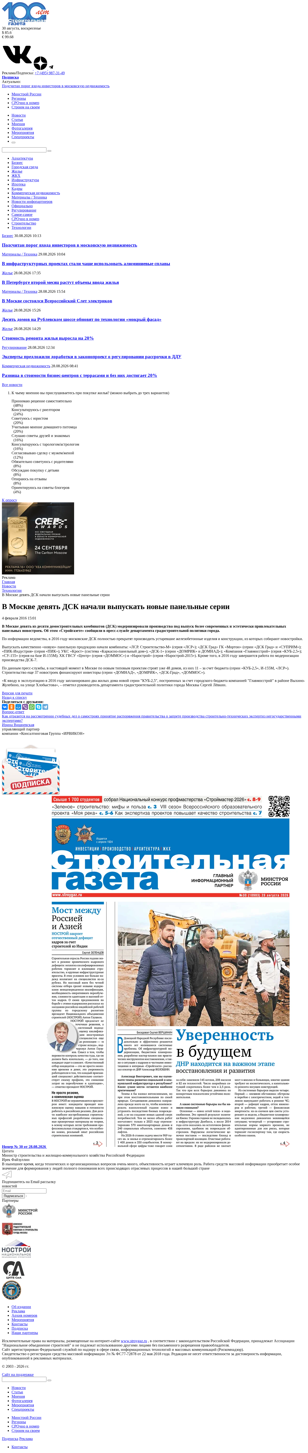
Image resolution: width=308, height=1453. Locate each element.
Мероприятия (23, 1320)
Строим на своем (26, 107)
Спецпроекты (23, 1409)
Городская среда (25, 167)
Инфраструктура (25, 180)
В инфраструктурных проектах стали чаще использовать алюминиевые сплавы (86, 263)
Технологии (21, 227)
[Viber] (25, 707)
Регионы (19, 98)
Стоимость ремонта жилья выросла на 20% (48, 338)
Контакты (20, 1324)
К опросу (9, 500)
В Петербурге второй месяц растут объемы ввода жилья (60, 282)
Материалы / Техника (29, 197)
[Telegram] (45, 707)
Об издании (21, 1307)
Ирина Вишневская (18, 725)
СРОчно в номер (25, 103)
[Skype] (38, 707)
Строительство (24, 223)
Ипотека (19, 184)
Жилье (17, 171)
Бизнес (17, 163)
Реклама (18, 1311)
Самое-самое (22, 214)
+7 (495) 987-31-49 (50, 73)
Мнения (18, 1396)
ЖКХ (16, 176)
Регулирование (24, 210)
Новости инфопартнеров (32, 202)
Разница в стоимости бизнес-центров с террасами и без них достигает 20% (79, 375)
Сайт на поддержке (18, 1374)
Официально (22, 206)
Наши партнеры (25, 1333)
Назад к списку (14, 697)
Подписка (20, 1328)
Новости (19, 1388)
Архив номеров (24, 1315)
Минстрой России (26, 94)
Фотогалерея (22, 1401)
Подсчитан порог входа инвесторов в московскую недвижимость (55, 86)
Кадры (17, 189)
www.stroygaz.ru (134, 1341)
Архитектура (22, 158)
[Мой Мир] (18, 707)
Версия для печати (17, 693)
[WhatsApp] (32, 707)
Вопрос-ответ (13, 712)
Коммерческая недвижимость (36, 193)
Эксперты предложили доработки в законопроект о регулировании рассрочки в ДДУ (91, 356)
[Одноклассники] (11, 707)
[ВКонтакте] (5, 707)
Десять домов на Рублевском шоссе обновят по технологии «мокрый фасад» (81, 319)
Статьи (17, 1392)
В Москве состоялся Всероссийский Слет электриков (57, 300)
